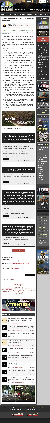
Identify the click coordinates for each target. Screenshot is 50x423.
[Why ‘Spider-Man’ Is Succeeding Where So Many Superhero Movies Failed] (4, 320)
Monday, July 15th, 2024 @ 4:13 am (20, 25)
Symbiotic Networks (42, 234)
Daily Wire (32, 330)
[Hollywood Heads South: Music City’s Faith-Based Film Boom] (4, 349)
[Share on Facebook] (13, 24)
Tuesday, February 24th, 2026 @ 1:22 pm (17, 360)
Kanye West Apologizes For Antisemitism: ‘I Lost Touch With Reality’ (20, 378)
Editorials (16, 292)
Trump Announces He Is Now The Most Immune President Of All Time (7, 289)
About (14, 407)
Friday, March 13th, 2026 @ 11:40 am (17, 352)
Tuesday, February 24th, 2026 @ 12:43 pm (18, 382)
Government (3, 14)
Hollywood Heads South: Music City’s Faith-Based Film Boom (20, 349)
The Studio (40, 181)
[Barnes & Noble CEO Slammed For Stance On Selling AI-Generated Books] (4, 327)
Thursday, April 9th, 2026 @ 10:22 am (17, 345)
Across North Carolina (43, 147)
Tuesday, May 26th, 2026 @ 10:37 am (17, 330)
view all (46, 144)
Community (22, 14)
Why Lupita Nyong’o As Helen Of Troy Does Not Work (21, 363)
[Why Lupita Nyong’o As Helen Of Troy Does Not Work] (4, 364)
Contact (9, 407)
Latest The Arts (6, 314)
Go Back (18, 250)
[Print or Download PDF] (11, 24)
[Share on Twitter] (14, 24)
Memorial (40, 167)
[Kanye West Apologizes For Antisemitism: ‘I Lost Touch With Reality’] (4, 379)
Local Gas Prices (42, 217)
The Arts (20, 295)
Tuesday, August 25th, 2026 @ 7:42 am (17, 323)
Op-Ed (9, 14)
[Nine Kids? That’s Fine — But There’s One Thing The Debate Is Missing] (4, 342)
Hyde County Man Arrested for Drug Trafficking (42, 66)
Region (35, 14)
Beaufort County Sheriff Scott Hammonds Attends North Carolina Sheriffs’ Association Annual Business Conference (43, 51)
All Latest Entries (41, 78)
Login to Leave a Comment (8, 279)
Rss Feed (44, 407)
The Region (40, 179)
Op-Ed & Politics (41, 171)
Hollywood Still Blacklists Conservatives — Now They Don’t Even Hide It (21, 334)
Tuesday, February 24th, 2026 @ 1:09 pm (17, 367)
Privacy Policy (27, 407)
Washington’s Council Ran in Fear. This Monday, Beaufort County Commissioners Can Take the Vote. (43, 73)
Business (16, 14)
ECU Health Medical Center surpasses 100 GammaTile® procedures (43, 60)
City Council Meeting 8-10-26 (43, 44)
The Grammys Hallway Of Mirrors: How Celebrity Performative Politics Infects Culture (20, 356)
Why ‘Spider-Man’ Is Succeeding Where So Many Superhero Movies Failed (20, 319)
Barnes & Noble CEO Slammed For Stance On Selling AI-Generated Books (21, 326)
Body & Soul (29, 14)
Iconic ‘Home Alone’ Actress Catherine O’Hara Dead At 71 (21, 371)
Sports (39, 173)
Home (5, 407)
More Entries (18, 27)
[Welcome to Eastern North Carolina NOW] (7, 6)
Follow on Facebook (36, 407)
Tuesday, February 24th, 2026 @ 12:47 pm (18, 374)
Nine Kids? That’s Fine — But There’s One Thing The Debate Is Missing (20, 341)
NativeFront (15, 290)
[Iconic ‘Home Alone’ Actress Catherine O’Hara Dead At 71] (4, 372)
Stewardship (46, 14)
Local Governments (42, 161)
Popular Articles (41, 227)
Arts (41, 14)
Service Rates (20, 407)
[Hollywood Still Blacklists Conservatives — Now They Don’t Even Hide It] (4, 335)
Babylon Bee (12, 27)
